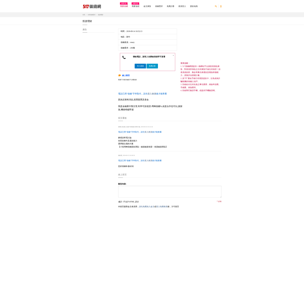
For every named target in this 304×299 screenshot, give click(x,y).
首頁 (84, 14)
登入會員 (140, 66)
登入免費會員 (162, 207)
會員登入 (182, 6)
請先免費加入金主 (146, 207)
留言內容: (122, 184)
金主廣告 (147, 6)
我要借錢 (124, 5)
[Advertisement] (200, 45)
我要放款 (135, 5)
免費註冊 (170, 6)
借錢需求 (159, 6)
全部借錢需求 (91, 14)
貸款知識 (194, 6)
